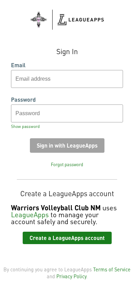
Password (23, 99)
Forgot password (67, 164)
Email (18, 65)
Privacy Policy (71, 276)
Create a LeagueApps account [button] (67, 237)
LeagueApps (30, 214)
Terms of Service (112, 269)
